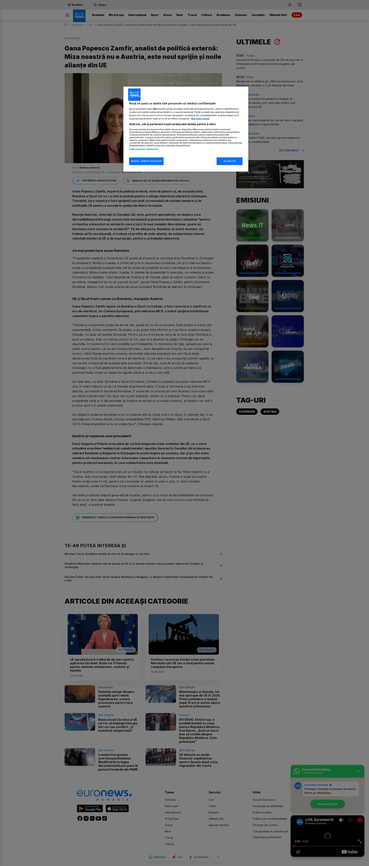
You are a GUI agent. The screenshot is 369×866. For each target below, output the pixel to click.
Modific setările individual (146, 161)
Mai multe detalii (200, 118)
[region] (185, 129)
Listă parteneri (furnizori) (143, 149)
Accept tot (230, 161)
